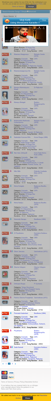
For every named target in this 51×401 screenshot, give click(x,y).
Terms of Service (7, 382)
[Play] (25, 34)
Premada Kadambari (21, 313)
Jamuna (30, 308)
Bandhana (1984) (40, 313)
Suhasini (42, 324)
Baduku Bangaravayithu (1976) (39, 332)
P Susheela (24, 306)
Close (44, 20)
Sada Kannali (18, 347)
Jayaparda (31, 359)
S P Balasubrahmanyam (28, 322)
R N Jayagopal (25, 318)
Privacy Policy (19, 382)
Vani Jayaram (24, 357)
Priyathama (18, 331)
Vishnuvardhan (33, 324)
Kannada (24, 317)
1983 (35, 352)
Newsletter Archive (31, 382)
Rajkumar (33, 357)
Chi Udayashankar (26, 339)
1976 (35, 337)
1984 (35, 317)
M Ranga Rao (30, 320)
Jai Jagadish (18, 326)
